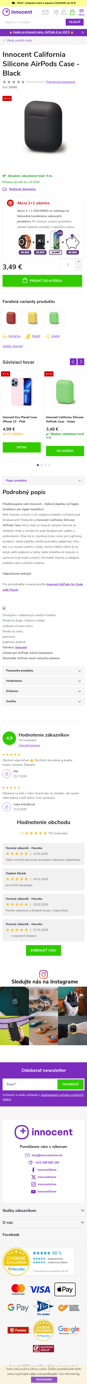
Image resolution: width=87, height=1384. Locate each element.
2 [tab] (42, 465)
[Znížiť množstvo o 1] (78, 267)
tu (78, 1374)
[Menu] (81, 12)
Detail (22, 447)
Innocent (21, 647)
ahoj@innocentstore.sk (46, 1155)
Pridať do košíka (46, 280)
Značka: (13, 346)
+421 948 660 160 (47, 1163)
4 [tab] (49, 465)
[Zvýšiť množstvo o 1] (78, 262)
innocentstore (47, 1177)
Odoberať (70, 1084)
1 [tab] (38, 465)
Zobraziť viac (43, 950)
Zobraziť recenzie (29, 745)
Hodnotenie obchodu (43, 822)
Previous (73, 361)
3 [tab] (45, 465)
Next (80, 361)
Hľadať (74, 22)
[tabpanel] (22, 415)
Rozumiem (44, 1380)
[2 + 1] (22, 391)
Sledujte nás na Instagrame (44, 982)
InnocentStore (47, 1170)
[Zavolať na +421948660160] (56, 12)
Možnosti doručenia (22, 189)
